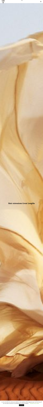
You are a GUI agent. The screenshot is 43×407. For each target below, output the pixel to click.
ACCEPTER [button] (21, 405)
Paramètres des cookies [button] (34, 403)
